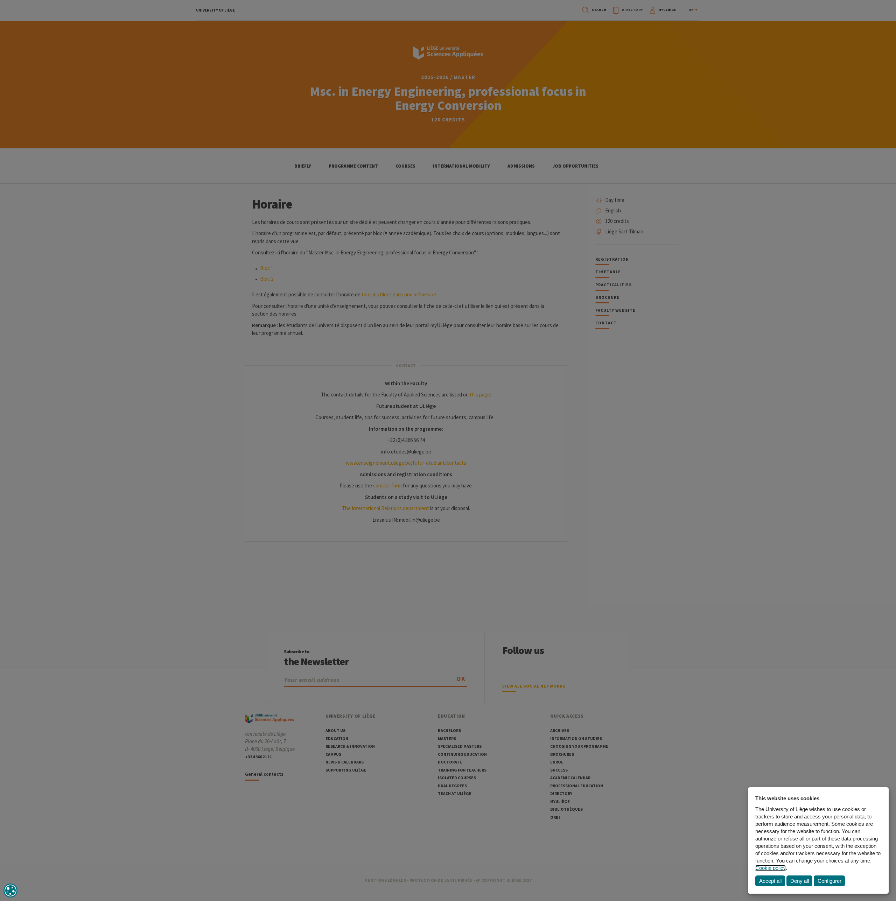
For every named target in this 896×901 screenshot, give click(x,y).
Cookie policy (770, 868)
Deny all (799, 881)
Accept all (770, 881)
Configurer (829, 881)
